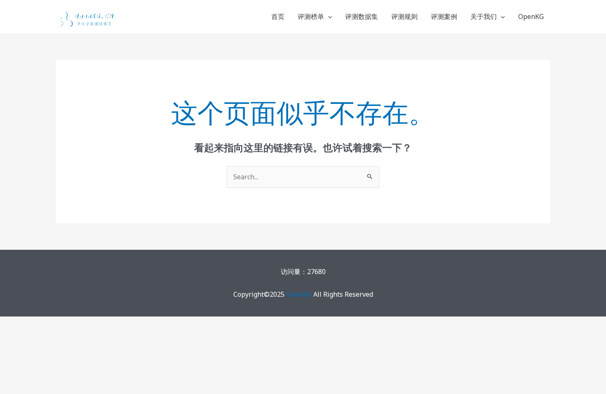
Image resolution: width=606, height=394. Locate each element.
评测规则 (404, 16)
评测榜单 (311, 16)
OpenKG (531, 16)
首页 (277, 16)
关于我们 (483, 16)
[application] (328, 16)
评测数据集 (361, 16)
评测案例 (444, 16)
